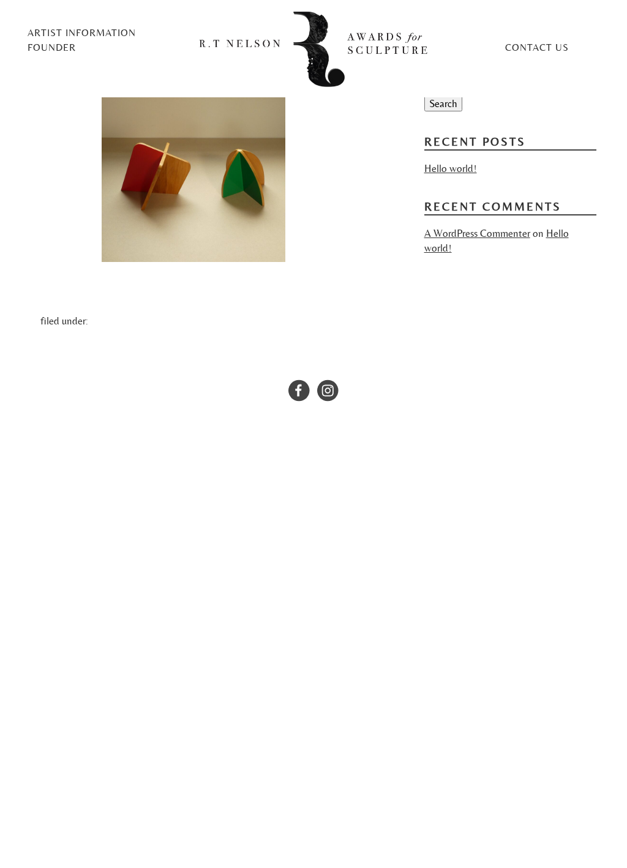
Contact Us (537, 47)
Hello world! (450, 168)
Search (443, 103)
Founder (52, 47)
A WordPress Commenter (477, 233)
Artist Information (82, 33)
